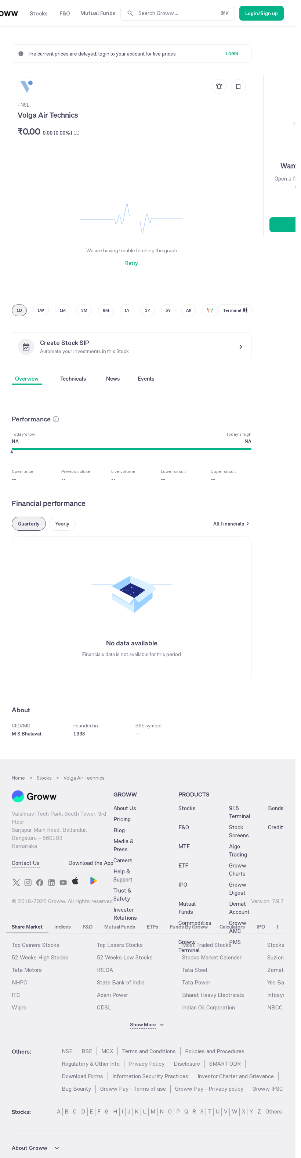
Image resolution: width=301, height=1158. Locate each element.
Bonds (276, 808)
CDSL (104, 1007)
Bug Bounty (76, 1089)
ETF (183, 865)
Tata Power (196, 982)
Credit (275, 827)
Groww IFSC (268, 1089)
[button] (55, 419)
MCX (107, 1051)
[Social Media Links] (16, 882)
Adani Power (112, 995)
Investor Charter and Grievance (235, 1076)
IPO (182, 884)
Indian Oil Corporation (208, 1007)
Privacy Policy (146, 1064)
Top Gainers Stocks (35, 945)
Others (273, 1111)
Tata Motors (27, 970)
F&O (183, 827)
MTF (184, 846)
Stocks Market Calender (212, 957)
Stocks (187, 808)
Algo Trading (238, 850)
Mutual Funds (187, 908)
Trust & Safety (122, 894)
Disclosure (187, 1064)
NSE (67, 1051)
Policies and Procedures (214, 1051)
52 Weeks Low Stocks (125, 957)
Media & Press (123, 845)
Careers (123, 860)
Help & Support (123, 875)
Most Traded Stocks (207, 945)
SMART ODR (225, 1064)
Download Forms (82, 1076)
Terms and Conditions (149, 1051)
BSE (86, 1051)
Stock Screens (239, 831)
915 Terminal (239, 812)
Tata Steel (194, 970)
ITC (16, 995)
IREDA (105, 970)
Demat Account (239, 908)
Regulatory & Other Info (91, 1064)
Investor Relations (125, 914)
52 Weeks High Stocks (40, 957)
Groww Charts (237, 869)
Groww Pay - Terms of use (133, 1089)
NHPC (19, 982)
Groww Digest (237, 889)
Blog (119, 830)
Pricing (122, 819)
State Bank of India (121, 982)
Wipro (19, 1007)
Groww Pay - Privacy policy (209, 1089)
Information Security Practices (150, 1076)
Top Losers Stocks (120, 945)
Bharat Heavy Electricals (213, 995)
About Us (124, 808)
